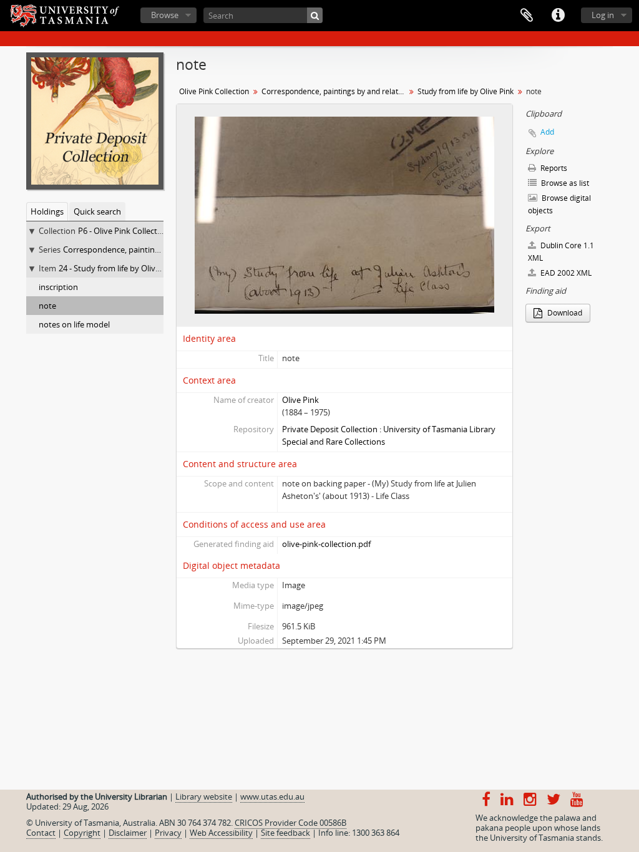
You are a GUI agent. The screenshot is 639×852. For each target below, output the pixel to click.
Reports (553, 168)
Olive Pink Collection (214, 91)
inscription (58, 287)
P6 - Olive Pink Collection (123, 230)
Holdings (47, 211)
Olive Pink (300, 399)
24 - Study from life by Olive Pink (118, 268)
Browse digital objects (559, 204)
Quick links (557, 15)
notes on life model (74, 324)
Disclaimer (128, 832)
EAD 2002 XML (565, 273)
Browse (164, 15)
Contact (41, 832)
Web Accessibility (221, 832)
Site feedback (285, 832)
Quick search (97, 211)
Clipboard (526, 15)
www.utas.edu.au (272, 796)
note (47, 305)
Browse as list (564, 183)
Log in (603, 15)
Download (563, 312)
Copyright (82, 832)
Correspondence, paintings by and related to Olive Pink (334, 91)
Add (547, 132)
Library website (203, 796)
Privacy (168, 832)
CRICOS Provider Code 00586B (290, 822)
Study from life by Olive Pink (465, 91)
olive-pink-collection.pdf (326, 543)
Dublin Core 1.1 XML (561, 251)
